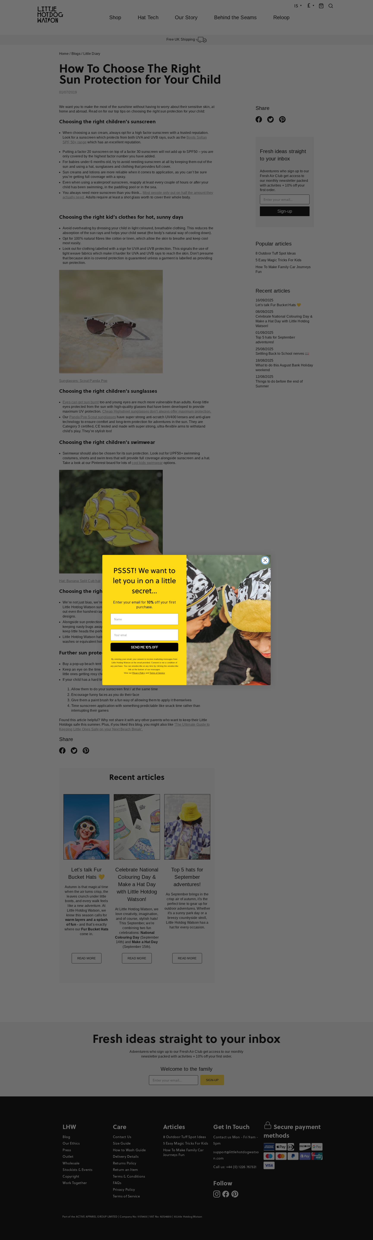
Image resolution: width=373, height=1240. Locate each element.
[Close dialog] (265, 560)
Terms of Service (157, 673)
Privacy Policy (138, 673)
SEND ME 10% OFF (144, 647)
